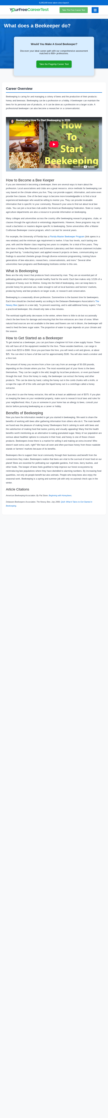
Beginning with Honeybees (60, 495)
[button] (74, 10)
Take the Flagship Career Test (54, 64)
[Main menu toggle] (95, 10)
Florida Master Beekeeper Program (67, 236)
